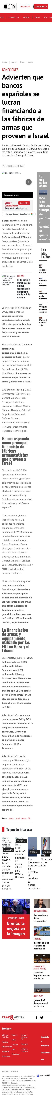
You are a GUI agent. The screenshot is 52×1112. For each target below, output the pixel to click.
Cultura (15, 1044)
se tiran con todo (36, 852)
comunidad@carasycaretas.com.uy (14, 1085)
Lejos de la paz (9, 849)
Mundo (26, 17)
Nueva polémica (40, 911)
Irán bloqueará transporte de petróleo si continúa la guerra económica (34, 873)
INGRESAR (25, 6)
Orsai (37, 17)
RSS (42, 1059)
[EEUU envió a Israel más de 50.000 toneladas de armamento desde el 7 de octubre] (8, 280)
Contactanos (45, 1052)
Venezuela (47, 852)
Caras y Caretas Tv (24, 1037)
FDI (29, 818)
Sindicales (13, 17)
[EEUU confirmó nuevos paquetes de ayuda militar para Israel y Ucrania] (19, 844)
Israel (18, 818)
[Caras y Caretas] (13, 1019)
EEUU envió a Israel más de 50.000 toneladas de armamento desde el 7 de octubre (23, 288)
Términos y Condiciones (10, 1071)
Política (5, 1042)
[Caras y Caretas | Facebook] (36, 1017)
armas (23, 818)
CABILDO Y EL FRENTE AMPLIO (40, 967)
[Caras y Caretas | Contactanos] (47, 1017)
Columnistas (7, 1047)
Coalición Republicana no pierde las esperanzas (42, 977)
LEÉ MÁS (20, 276)
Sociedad (5, 1051)
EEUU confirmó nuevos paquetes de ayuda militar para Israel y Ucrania (20, 862)
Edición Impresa (24, 1050)
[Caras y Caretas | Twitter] (41, 1017)
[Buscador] (13, 6)
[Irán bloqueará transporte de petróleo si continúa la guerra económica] (32, 855)
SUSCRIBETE (41, 6)
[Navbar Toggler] (7, 6)
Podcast (24, 1044)
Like (13, 1049)
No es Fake (38, 996)
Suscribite (24, 203)
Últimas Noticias (5, 1036)
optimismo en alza (16, 918)
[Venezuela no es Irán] (45, 855)
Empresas (15, 1054)
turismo (37, 938)
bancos (11, 818)
